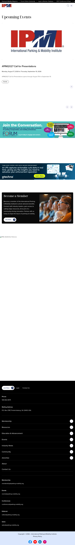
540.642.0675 (6, 400)
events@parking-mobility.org (11, 494)
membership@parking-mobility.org (13, 483)
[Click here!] (37, 129)
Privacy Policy (37, 536)
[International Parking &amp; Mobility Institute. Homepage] (7, 6)
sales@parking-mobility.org (10, 525)
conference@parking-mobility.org (12, 504)
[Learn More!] (37, 305)
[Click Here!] (37, 171)
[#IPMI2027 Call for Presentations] (37, 41)
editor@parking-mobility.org (10, 515)
